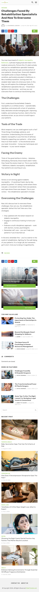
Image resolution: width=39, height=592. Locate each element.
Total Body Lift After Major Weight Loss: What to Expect (18, 508)
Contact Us (15, 583)
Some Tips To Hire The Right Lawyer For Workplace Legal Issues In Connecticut (25, 398)
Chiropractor (5, 473)
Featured (4, 7)
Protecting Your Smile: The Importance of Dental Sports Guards (25, 320)
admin (18, 336)
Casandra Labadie (13, 25)
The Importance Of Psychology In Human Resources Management (24, 344)
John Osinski (20, 349)
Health (3, 567)
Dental (3, 536)
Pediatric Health (6, 441)
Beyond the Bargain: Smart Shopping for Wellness (25, 333)
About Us (24, 583)
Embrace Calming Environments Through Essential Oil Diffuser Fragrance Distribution (19, 571)
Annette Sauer (21, 402)
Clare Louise (20, 324)
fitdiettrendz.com (31, 588)
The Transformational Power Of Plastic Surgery (25, 385)
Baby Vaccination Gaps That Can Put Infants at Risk (18, 445)
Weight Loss (5, 504)
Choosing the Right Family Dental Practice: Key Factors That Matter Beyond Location (18, 539)
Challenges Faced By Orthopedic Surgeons (23, 372)
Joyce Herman (21, 375)
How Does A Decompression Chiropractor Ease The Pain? (19, 477)
